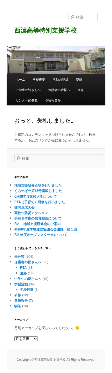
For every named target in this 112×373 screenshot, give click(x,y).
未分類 (19, 256)
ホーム (20, 79)
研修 (17, 294)
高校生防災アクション (31, 212)
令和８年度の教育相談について (38, 218)
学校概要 (39, 79)
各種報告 (21, 300)
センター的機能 (27, 100)
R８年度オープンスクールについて (40, 234)
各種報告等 (53, 100)
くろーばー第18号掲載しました (38, 190)
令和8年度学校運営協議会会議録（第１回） (47, 229)
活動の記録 (60, 79)
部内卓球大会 (24, 207)
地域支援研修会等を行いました (38, 185)
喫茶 (79, 79)
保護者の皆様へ (59, 89)
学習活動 (21, 283)
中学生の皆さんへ (28, 89)
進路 (81, 89)
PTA (23, 267)
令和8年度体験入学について (35, 196)
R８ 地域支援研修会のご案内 (37, 223)
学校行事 (27, 289)
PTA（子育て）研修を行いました (39, 201)
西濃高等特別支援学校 (45, 29)
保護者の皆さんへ (27, 261)
